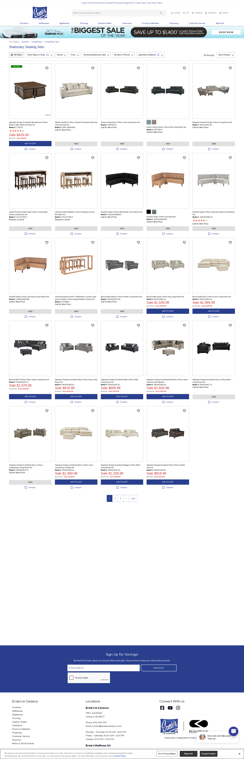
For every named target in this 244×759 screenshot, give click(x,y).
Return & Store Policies (23, 743)
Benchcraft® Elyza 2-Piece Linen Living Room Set (211, 297)
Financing (174, 23)
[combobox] (40, 55)
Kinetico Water (105, 23)
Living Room (37, 42)
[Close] (239, 754)
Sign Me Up (158, 668)
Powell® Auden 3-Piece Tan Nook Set (161, 217)
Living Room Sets (52, 42)
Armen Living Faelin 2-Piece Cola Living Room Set (120, 122)
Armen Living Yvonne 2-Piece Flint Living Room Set (166, 127)
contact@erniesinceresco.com (107, 726)
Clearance (127, 23)
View (76, 144)
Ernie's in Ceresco (97, 708)
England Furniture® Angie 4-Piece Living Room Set (212, 122)
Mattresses (44, 23)
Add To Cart (30, 143)
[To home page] (39, 13)
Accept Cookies (208, 754)
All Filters (18, 55)
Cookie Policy (120, 756)
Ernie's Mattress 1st (98, 745)
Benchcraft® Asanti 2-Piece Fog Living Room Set (165, 297)
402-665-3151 (100, 722)
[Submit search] (161, 13)
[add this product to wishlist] (46, 68)
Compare (32, 149)
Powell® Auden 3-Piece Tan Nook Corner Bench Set (29, 297)
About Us (220, 23)
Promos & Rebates (150, 23)
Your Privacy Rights (167, 754)
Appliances (64, 23)
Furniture (24, 23)
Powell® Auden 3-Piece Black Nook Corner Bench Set (121, 212)
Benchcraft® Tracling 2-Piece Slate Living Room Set (29, 380)
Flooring (84, 23)
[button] (172, 13)
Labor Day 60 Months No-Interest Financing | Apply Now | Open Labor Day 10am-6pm (122, 3)
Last (133, 498)
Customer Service (197, 23)
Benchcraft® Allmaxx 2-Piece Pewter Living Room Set (121, 297)
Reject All (188, 754)
